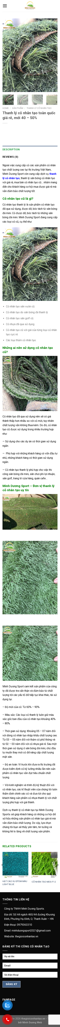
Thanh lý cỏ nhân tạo (39, 108)
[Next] (52, 55)
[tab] (30, 149)
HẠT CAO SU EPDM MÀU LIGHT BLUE (14, 883)
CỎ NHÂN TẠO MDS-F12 (44, 881)
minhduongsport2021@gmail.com (31, 930)
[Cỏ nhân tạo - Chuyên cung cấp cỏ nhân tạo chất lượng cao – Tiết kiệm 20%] (30, 6)
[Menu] (4, 5)
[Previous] (8, 55)
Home (5, 108)
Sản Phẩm (17, 108)
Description (11, 149)
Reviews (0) (10, 156)
